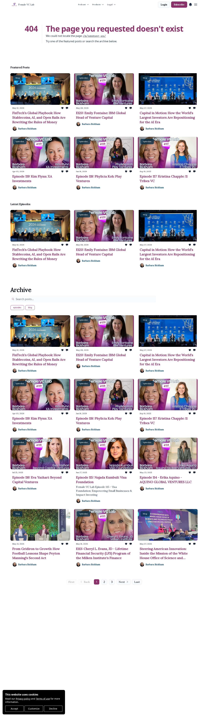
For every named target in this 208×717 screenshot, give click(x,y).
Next (122, 582)
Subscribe (179, 4)
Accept (14, 708)
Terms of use (43, 698)
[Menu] (190, 4)
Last (137, 582)
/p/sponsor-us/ (94, 35)
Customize (33, 708)
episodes (17, 307)
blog (30, 307)
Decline (53, 708)
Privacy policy (23, 698)
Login (164, 4)
